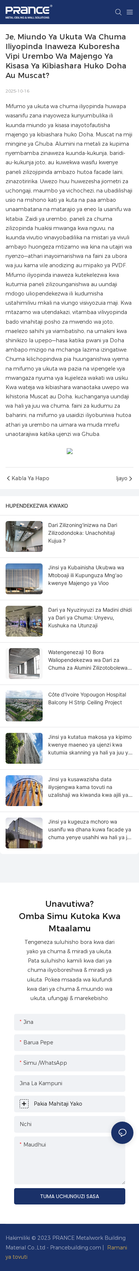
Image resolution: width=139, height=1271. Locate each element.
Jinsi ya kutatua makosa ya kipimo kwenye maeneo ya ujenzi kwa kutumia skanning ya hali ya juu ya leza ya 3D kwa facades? (90, 745)
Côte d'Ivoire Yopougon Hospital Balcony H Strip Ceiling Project (87, 698)
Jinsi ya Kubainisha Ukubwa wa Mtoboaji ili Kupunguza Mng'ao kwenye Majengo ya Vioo (86, 575)
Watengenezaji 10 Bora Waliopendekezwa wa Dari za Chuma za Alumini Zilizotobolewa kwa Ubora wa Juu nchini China (88, 660)
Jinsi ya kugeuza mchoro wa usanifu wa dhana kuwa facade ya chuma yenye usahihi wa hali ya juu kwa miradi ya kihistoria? (90, 829)
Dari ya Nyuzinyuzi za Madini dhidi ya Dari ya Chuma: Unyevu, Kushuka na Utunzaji (90, 617)
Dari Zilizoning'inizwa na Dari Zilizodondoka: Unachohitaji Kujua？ (82, 533)
